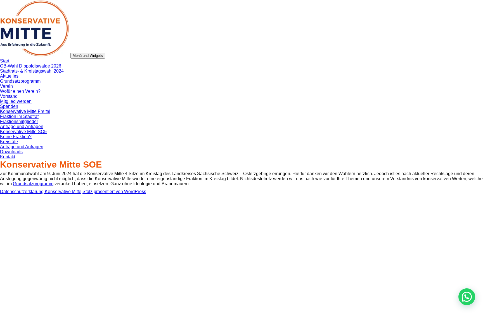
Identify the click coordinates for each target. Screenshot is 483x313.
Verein (6, 86)
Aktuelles (9, 76)
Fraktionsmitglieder (19, 121)
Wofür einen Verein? (20, 91)
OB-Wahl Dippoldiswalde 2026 (30, 66)
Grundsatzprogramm (20, 81)
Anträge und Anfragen (21, 126)
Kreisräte (9, 141)
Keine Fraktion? (16, 136)
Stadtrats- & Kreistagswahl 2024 (32, 71)
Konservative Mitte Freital (25, 111)
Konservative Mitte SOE (23, 131)
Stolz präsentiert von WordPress (114, 191)
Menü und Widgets (88, 56)
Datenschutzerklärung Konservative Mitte (40, 191)
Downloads (11, 151)
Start (4, 61)
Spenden (9, 106)
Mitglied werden (16, 101)
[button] (466, 296)
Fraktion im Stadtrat (19, 116)
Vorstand (9, 96)
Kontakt (7, 156)
